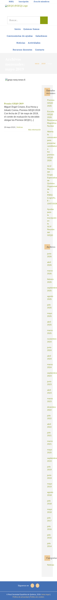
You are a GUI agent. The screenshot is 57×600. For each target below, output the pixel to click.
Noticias (20, 127)
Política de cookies (37, 597)
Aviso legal (45, 594)
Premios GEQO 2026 (50, 103)
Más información (34, 130)
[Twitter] (37, 586)
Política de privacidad (21, 597)
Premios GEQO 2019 (14, 103)
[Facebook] (32, 586)
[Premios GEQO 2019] (22, 89)
